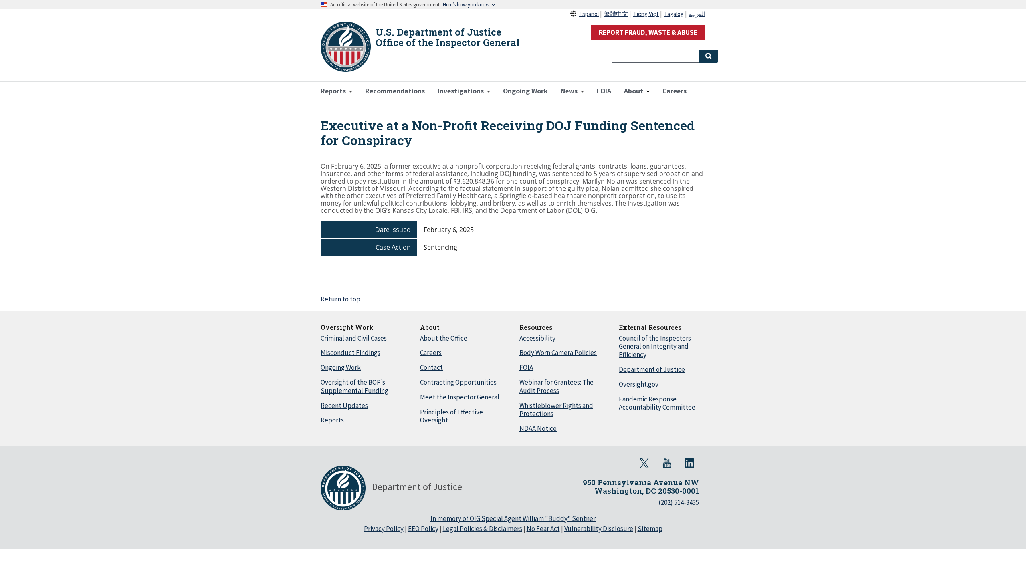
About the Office (443, 338)
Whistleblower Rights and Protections (556, 409)
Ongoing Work (341, 367)
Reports (332, 420)
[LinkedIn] (689, 463)
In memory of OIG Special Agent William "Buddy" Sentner (513, 518)
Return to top (340, 299)
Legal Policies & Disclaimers (482, 528)
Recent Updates (344, 405)
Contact (431, 367)
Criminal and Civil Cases (354, 338)
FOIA (526, 367)
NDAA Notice (538, 428)
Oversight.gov (638, 384)
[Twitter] (644, 463)
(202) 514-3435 (678, 502)
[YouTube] (667, 463)
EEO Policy (423, 528)
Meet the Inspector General (459, 397)
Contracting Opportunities (458, 382)
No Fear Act (543, 528)
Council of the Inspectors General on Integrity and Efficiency (655, 346)
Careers (431, 352)
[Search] (708, 56)
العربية (697, 14)
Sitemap (650, 528)
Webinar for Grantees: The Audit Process (556, 386)
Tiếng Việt (646, 14)
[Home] (346, 47)
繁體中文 (616, 14)
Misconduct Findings (350, 352)
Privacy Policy (384, 528)
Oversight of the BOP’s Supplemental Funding (354, 386)
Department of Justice (652, 369)
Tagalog (674, 14)
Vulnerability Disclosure (598, 528)
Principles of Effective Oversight (451, 416)
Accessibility (537, 338)
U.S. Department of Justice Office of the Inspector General (448, 37)
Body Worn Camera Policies (558, 352)
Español (589, 14)
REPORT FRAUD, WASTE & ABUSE (648, 32)
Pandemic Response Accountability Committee (657, 403)
